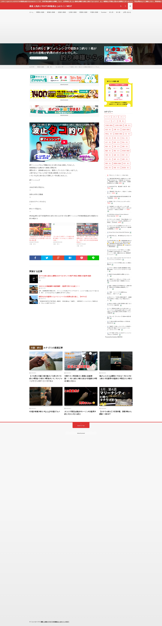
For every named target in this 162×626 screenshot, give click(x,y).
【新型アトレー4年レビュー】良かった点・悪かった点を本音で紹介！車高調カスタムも (119, 280)
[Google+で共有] (58, 257)
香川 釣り (126, 163)
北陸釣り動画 (62, 12)
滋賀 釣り (117, 155)
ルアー (114, 121)
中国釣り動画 (94, 12)
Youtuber (103, 12)
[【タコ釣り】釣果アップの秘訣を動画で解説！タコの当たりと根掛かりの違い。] (64, 229)
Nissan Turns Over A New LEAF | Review (119, 232)
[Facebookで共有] (35, 257)
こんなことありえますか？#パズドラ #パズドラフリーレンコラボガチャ (119, 258)
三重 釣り (121, 121)
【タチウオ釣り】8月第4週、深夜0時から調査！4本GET (115, 412)
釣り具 (111, 12)
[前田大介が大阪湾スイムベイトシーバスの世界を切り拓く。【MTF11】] (33, 299)
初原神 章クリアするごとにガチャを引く (119, 201)
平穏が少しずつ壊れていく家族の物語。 (119, 175)
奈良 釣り (117, 138)
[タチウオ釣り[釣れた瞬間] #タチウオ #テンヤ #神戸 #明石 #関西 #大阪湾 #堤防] (33, 279)
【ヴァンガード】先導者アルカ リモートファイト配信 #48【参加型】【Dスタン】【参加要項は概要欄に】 (119, 227)
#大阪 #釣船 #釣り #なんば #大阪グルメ (44, 411)
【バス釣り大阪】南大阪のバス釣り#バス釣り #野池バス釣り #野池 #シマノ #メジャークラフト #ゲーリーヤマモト (45, 378)
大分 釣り (128, 134)
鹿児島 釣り (125, 167)
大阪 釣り (43, 58)
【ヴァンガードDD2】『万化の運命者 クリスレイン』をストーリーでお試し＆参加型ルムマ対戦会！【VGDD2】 (119, 221)
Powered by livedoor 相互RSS (113, 337)
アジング (107, 117)
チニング (107, 121)
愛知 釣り (117, 150)
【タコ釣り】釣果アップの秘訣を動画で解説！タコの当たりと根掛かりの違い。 (63, 238)
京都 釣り (128, 125)
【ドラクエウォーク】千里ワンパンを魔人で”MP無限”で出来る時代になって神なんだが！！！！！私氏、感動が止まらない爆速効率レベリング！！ (119, 252)
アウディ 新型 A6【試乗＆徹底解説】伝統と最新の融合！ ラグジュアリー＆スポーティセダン (119, 269)
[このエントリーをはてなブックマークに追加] (70, 257)
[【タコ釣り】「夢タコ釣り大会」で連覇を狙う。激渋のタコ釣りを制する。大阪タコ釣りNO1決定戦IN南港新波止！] (87, 229)
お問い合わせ (127, 12)
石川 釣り (108, 159)
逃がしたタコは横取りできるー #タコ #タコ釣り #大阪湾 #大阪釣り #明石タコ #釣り (115, 377)
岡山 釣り (125, 142)
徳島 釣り (125, 146)
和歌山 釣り (109, 134)
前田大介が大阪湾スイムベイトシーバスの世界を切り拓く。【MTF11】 (63, 296)
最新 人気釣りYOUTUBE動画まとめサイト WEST (55, 622)
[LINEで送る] (93, 257)
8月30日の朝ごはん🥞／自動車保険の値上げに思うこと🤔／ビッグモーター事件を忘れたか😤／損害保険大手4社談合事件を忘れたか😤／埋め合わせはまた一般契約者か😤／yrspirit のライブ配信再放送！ (119, 243)
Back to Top (81, 425)
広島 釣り (117, 146)
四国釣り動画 (83, 12)
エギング (114, 117)
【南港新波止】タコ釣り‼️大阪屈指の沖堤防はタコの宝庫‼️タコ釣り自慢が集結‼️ (40, 238)
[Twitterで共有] (47, 257)
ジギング (122, 117)
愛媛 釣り (108, 150)
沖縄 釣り (108, 155)
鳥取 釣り (117, 167)
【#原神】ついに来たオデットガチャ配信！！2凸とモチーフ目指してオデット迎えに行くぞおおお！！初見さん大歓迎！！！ (119, 208)
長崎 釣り (108, 163)
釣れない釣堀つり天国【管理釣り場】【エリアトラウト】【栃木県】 (119, 304)
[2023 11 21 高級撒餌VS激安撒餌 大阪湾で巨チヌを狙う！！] (33, 289)
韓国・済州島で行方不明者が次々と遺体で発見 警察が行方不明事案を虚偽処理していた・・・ (119, 287)
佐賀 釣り (108, 129)
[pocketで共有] (81, 257)
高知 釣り (108, 167)
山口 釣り (108, 142)
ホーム (31, 12)
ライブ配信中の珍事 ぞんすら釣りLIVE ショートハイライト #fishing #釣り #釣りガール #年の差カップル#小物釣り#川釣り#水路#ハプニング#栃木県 (119, 311)
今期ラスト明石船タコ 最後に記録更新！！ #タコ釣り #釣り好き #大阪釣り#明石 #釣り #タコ (80, 378)
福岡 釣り (125, 159)
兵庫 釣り (117, 129)
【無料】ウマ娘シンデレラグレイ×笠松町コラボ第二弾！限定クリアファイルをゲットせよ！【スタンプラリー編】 (119, 328)
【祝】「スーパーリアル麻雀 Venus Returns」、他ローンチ (117, 292)
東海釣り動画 (51, 12)
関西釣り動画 (40, 12)
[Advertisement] (81, 29)
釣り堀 (118, 12)
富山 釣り (125, 138)
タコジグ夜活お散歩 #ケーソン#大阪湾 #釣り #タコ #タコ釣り (80, 412)
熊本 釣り (125, 155)
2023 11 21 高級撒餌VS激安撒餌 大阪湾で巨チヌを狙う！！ (59, 286)
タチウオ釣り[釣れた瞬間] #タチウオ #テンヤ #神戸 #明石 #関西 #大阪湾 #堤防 (65, 276)
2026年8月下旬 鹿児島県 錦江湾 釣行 (119, 186)
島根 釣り (108, 146)
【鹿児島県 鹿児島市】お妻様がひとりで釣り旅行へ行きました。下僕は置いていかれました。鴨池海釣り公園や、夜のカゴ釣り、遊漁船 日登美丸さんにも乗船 (119, 181)
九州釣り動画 (72, 12)
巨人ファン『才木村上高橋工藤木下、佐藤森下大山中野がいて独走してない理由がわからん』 (119, 298)
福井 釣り (117, 159)
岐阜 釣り (117, 142)
